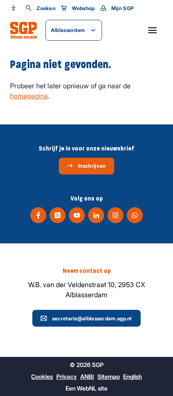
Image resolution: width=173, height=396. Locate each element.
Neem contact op (87, 271)
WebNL (87, 388)
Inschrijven (91, 166)
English (132, 376)
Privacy (66, 376)
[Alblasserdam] (23, 30)
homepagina (29, 96)
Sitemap (108, 376)
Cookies (42, 376)
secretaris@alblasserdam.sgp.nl (92, 318)
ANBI (87, 376)
